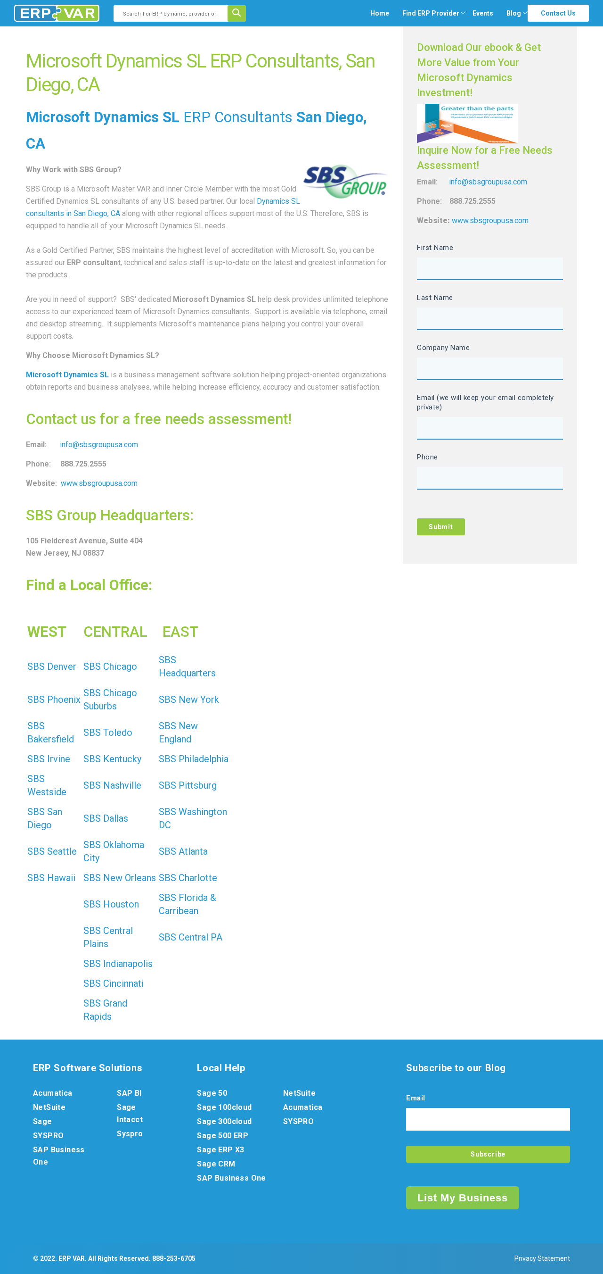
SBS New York (189, 699)
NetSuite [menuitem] (49, 1107)
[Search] (240, 13)
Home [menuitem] (379, 13)
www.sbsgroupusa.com (99, 483)
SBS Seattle (52, 851)
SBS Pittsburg (188, 785)
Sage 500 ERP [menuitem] (222, 1135)
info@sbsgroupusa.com (99, 444)
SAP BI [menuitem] (129, 1093)
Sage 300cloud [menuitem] (224, 1121)
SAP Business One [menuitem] (59, 1155)
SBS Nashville (112, 785)
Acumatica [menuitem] (53, 1093)
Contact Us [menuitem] (558, 13)
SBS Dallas (105, 818)
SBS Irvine (48, 759)
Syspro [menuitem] (130, 1133)
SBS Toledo (107, 732)
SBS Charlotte (188, 877)
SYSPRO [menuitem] (48, 1135)
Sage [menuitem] (42, 1121)
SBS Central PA (190, 937)
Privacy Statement (542, 1258)
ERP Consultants (238, 117)
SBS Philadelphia (193, 759)
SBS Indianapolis (118, 963)
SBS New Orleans (119, 877)
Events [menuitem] (483, 13)
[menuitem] (431, 13)
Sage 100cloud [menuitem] (224, 1107)
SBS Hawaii (51, 877)
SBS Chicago (110, 666)
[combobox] (174, 13)
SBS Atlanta (183, 851)
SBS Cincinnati (113, 983)
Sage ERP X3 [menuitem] (220, 1149)
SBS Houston (111, 904)
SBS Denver (51, 666)
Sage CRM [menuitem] (216, 1163)
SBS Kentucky (112, 759)
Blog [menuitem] (513, 13)
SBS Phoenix (54, 699)
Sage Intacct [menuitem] (130, 1113)
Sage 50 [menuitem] (212, 1093)
